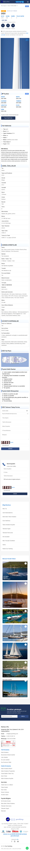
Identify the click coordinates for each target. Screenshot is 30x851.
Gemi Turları (4, 776)
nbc (18, 839)
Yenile (11, 442)
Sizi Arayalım (11, 463)
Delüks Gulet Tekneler (12, 10)
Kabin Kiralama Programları (8, 771)
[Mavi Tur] (15, 819)
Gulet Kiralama (4, 752)
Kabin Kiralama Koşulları (7, 778)
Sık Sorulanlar (6, 536)
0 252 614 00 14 (10, 736)
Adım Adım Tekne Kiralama (9, 516)
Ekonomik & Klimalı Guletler (8, 755)
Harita (4, 544)
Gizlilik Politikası (16, 848)
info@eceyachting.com (12, 733)
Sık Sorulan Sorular (6, 801)
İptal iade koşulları (6, 848)
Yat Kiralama (5, 750)
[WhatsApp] (27, 848)
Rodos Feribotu (5, 792)
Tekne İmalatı (4, 787)
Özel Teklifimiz (6, 520)
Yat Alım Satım (4, 794)
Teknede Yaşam (6, 528)
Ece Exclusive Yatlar (6, 762)
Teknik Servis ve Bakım (7, 784)
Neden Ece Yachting (8, 548)
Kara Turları (4, 789)
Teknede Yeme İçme (8, 532)
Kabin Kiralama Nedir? (6, 768)
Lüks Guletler (4, 757)
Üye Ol (23, 716)
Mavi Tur (5, 508)
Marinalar (3, 811)
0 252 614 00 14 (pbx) (11, 466)
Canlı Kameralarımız (8, 512)
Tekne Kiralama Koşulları (9, 524)
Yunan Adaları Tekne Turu (7, 773)
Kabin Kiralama (6, 766)
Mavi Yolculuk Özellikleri (9, 540)
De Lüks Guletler (5, 759)
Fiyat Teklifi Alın (8, 118)
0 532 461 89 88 (11, 738)
